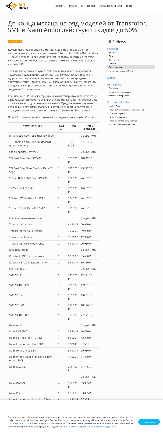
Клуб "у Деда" (115, 106)
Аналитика (114, 88)
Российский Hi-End (110, 5)
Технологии (114, 59)
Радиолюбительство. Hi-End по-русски (127, 109)
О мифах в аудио (117, 113)
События (113, 63)
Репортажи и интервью (120, 92)
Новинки (113, 52)
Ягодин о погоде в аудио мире (123, 120)
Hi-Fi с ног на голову (118, 117)
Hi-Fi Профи (88, 5)
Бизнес (112, 56)
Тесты (129, 5)
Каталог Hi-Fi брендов (119, 95)
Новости (60, 5)
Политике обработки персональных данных (91, 426)
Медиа (73, 5)
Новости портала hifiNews (121, 71)
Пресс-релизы (115, 67)
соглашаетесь (15, 423)
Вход (155, 7)
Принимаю (149, 421)
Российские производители (122, 124)
